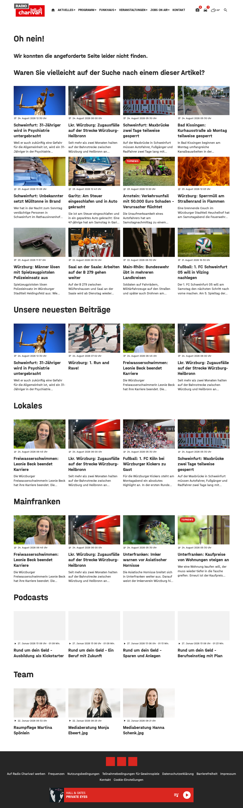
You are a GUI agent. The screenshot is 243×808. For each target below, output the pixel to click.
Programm (86, 10)
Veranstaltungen (132, 10)
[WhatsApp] (132, 761)
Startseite (53, 10)
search (225, 10)
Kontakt (178, 10)
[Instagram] (121, 761)
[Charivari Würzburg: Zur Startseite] (29, 10)
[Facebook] (110, 761)
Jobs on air (159, 10)
